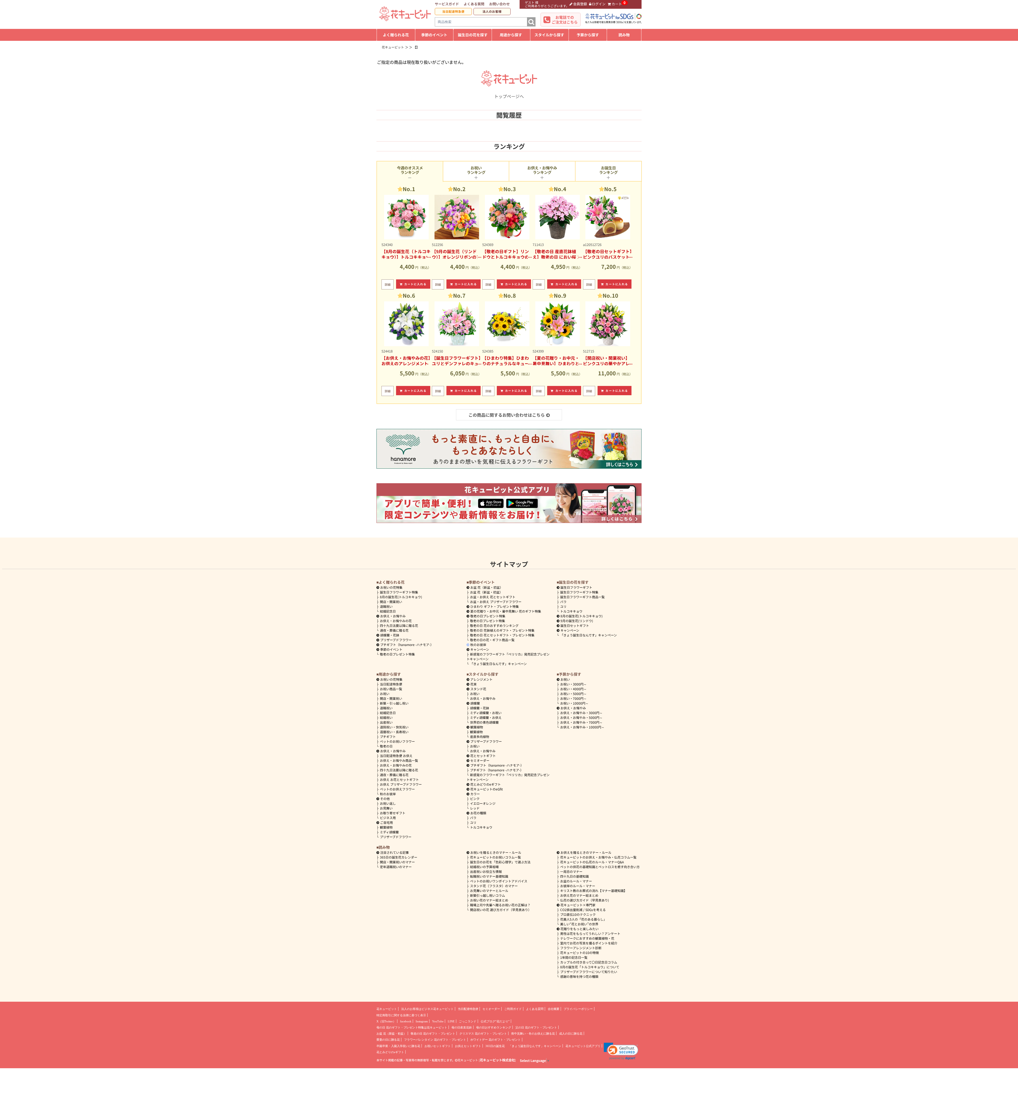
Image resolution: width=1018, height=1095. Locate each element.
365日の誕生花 (495, 1046)
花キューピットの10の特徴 (579, 952)
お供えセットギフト (468, 1046)
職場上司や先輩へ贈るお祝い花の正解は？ (500, 905)
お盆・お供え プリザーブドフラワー (495, 601)
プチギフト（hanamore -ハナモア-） (406, 644)
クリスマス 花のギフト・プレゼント (483, 1033)
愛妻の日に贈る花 (388, 1039)
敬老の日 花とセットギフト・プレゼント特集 (502, 635)
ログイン (598, 3)
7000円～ (573, 698)
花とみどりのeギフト (485, 784)
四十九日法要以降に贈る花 (399, 625)
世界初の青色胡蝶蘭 (484, 722)
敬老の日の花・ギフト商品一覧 (492, 639)
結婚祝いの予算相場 (484, 866)
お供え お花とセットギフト (399, 779)
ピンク (475, 798)
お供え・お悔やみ (393, 616)
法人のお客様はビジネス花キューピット (427, 1008)
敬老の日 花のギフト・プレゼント (433, 1033)
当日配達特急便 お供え (396, 755)
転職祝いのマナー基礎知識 (489, 876)
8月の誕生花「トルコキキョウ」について (589, 967)
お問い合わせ (499, 3)
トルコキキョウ (571, 611)
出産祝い (386, 722)
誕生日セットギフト (574, 625)
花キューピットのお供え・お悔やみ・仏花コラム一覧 (598, 857)
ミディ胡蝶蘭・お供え (486, 717)
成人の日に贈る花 (570, 1033)
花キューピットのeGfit (486, 789)
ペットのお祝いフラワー (397, 741)
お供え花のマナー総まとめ (579, 895)
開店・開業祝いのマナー (397, 862)
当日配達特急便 (453, 11)
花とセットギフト (483, 755)
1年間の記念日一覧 (573, 957)
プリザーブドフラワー (396, 639)
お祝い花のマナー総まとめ (489, 900)
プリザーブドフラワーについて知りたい (588, 971)
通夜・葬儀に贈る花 (394, 630)
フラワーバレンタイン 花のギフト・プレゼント (435, 1039)
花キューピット (386, 1008)
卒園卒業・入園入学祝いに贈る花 (398, 1046)
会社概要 (553, 1008)
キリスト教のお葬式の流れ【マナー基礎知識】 (593, 890)
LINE (451, 1021)
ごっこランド (467, 1021)
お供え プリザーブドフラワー (401, 784)
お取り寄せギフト (392, 813)
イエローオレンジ (482, 803)
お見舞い (386, 808)
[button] (621, 1051)
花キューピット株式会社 (497, 1060)
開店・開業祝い (391, 601)
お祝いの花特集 (391, 587)
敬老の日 (386, 746)
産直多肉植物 (479, 736)
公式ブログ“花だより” (495, 1021)
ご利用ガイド (513, 1008)
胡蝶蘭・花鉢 (389, 635)
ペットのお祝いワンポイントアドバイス (498, 881)
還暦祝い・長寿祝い (394, 731)
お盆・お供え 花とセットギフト (492, 597)
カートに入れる (415, 284)
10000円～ (574, 703)
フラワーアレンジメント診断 (581, 948)
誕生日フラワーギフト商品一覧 (582, 597)
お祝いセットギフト (437, 1046)
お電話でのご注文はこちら (565, 20)
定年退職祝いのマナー (396, 866)
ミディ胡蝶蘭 (389, 832)
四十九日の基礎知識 (574, 876)
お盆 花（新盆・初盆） (486, 592)
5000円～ (573, 693)
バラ (563, 601)
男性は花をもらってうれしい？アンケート (590, 933)
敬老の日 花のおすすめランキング (494, 625)
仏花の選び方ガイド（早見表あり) (584, 900)
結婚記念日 (388, 611)
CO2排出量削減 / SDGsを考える (583, 909)
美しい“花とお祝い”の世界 (579, 924)
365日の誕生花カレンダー (398, 857)
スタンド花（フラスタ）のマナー (494, 885)
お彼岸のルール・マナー (577, 885)
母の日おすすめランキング (493, 1027)
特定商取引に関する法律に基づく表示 (401, 1015)
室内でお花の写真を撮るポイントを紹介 (588, 943)
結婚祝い (386, 717)
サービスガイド (447, 3)
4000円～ (573, 689)
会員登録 (580, 3)
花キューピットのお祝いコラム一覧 (495, 857)
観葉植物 (386, 827)
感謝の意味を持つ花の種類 (579, 976)
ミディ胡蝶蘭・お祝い (486, 712)
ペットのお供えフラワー (397, 789)
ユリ (563, 606)
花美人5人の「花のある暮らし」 (583, 919)
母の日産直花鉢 (461, 1027)
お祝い (384, 693)
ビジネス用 (388, 817)
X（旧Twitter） (386, 1021)
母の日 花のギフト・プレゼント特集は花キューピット (411, 1027)
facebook (405, 1021)
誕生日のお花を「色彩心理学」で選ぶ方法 (500, 862)
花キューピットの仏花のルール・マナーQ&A (592, 862)
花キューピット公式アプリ (582, 1046)
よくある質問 (474, 3)
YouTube (438, 1021)
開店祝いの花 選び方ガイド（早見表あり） (500, 909)
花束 (473, 684)
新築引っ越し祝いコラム (487, 895)
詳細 (387, 284)
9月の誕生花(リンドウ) (576, 620)
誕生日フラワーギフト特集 (399, 592)
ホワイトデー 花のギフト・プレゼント (495, 1039)
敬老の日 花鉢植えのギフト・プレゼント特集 (502, 630)
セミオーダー (479, 760)
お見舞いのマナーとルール (489, 890)
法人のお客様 (492, 11)
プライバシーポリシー (578, 1008)
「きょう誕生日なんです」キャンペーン (498, 663)
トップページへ (509, 96)
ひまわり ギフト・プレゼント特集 (494, 606)
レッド (475, 808)
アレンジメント (481, 679)
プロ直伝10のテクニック (578, 914)
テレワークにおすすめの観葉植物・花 (587, 938)
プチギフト (388, 736)
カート (617, 3)
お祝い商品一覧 (391, 689)
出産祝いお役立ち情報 (486, 871)
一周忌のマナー (571, 871)
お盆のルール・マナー (576, 881)
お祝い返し (388, 803)
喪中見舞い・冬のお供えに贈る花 (533, 1033)
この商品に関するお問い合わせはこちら (506, 415)
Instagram (422, 1021)
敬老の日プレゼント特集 (397, 654)
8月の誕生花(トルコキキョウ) (401, 597)
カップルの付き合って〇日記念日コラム (588, 962)
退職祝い (386, 606)
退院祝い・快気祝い (394, 727)
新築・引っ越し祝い (394, 703)
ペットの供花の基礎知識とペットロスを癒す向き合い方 (600, 866)
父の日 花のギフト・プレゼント (536, 1027)
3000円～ (573, 684)
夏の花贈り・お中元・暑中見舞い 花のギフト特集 (505, 611)
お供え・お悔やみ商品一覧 (399, 760)
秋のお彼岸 (478, 644)
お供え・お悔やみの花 (396, 620)
